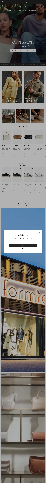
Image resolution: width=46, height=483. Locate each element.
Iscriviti (23, 245)
